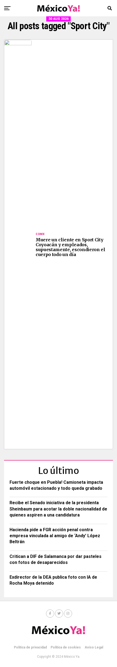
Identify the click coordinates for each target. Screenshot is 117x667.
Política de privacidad (30, 647)
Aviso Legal (94, 647)
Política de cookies (66, 647)
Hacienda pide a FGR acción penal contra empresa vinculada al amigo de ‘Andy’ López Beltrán (55, 536)
